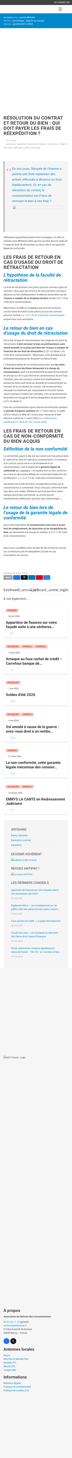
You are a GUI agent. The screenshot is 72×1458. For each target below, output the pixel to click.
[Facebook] (6, 1341)
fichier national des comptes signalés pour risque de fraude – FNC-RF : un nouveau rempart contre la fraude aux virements (36, 950)
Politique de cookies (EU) (16, 1390)
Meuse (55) (9, 1366)
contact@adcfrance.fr (15, 1325)
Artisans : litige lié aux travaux (30, 20)
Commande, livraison (37, 144)
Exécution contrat (24, 24)
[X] (13, 1341)
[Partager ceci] (16, 577)
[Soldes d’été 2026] (36, 692)
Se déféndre (29, 17)
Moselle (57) (10, 1362)
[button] (60, 9)
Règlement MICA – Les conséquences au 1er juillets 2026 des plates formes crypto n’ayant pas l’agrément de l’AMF (34, 907)
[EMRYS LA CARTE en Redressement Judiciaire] (36, 798)
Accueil (7, 17)
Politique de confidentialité (17, 1386)
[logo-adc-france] (6, 9)
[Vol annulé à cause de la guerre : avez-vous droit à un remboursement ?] (36, 726)
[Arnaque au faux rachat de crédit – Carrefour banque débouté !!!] (36, 658)
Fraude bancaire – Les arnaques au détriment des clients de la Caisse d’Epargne (34, 934)
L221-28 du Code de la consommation (45, 315)
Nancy (7, 1355)
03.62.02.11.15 (12, 1322)
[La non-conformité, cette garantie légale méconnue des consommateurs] (36, 762)
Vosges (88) (10, 1370)
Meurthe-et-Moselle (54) (16, 1359)
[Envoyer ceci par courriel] (8, 577)
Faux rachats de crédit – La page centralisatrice (35, 921)
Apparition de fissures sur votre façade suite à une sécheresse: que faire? (34, 892)
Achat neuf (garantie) (16, 144)
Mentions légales (12, 1383)
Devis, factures (19, 835)
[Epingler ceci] (39, 577)
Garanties (35, 147)
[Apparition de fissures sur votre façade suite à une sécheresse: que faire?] (36, 622)
